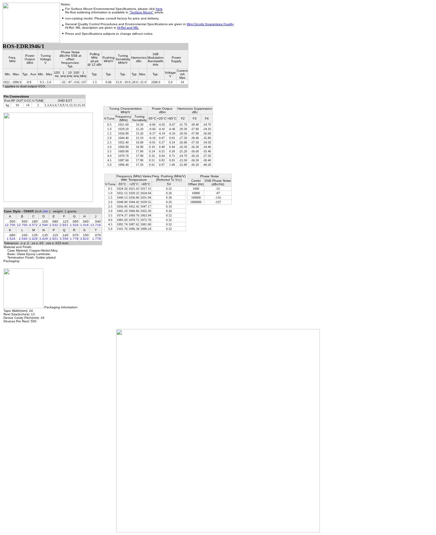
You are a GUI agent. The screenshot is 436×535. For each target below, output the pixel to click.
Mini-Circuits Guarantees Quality (210, 24)
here (159, 9)
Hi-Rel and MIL (128, 27)
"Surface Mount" (141, 12)
